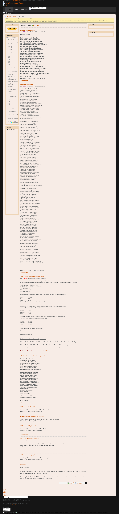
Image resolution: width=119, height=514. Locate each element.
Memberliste (94, 27)
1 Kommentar (24, 403)
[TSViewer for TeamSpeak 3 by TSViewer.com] (11, 121)
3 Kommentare (24, 434)
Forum (16, 9)
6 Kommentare (24, 272)
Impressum (6, 494)
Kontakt (5, 489)
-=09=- (5, 491)
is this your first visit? (17, 0)
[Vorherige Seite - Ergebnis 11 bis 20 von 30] (78, 483)
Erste (73, 482)
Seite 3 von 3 (64, 483)
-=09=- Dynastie (12, 37)
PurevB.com (15, 505)
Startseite (9, 9)
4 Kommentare (24, 80)
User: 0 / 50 (11, 39)
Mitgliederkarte (24, 9)
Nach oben (6, 495)
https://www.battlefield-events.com (45, 351)
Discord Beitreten (10, 129)
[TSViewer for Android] (14, 122)
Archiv (4, 492)
